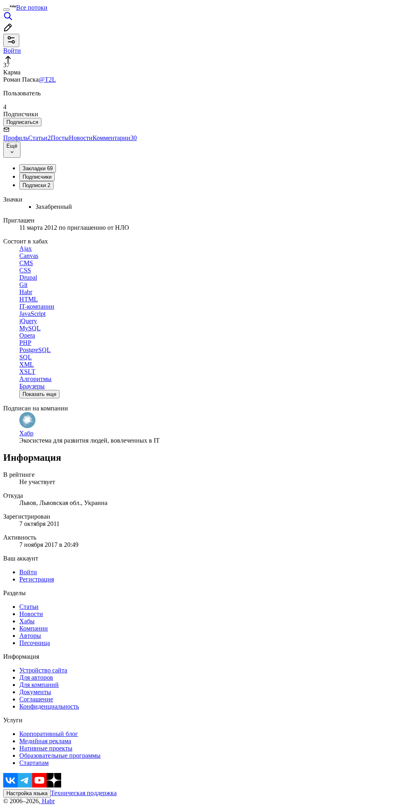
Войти (28, 572)
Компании (33, 628)
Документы (35, 691)
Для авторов (36, 677)
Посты (60, 137)
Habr (47, 801)
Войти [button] (12, 50)
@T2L (47, 79)
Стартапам (34, 762)
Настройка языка (26, 793)
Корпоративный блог (48, 733)
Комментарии (115, 137)
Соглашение (36, 699)
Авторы (30, 635)
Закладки (38, 168)
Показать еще (39, 394)
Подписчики (37, 177)
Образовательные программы (60, 755)
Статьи (39, 137)
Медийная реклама (45, 741)
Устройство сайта (43, 670)
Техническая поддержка (84, 792)
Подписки (36, 185)
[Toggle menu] (6, 9)
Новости (81, 137)
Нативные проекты (45, 748)
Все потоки (31, 7)
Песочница (34, 642)
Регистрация (36, 579)
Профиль (15, 137)
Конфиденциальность (49, 706)
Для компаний (39, 684)
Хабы (27, 621)
